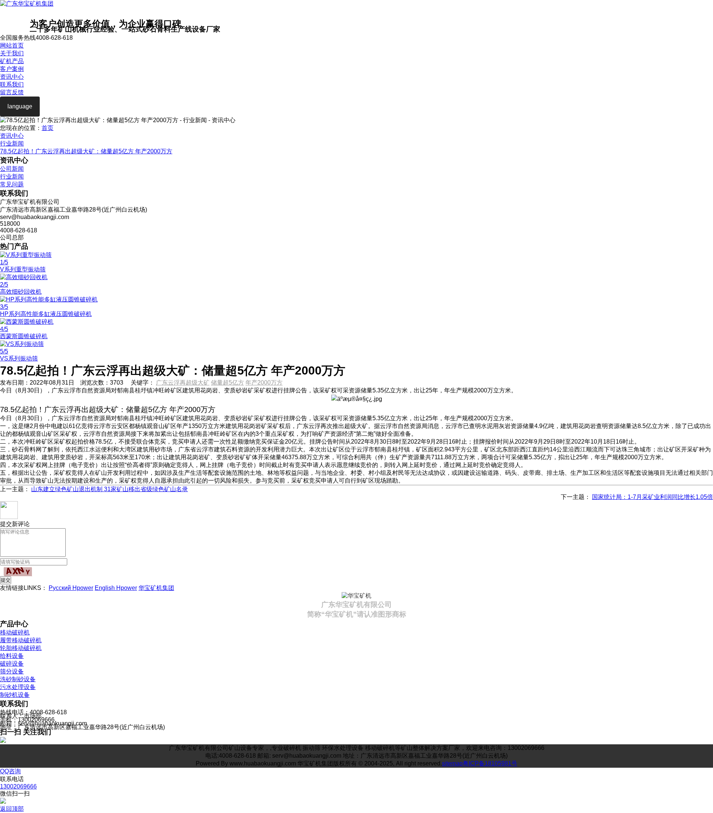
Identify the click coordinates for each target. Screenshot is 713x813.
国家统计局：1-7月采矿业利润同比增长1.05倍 (652, 497)
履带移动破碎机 (21, 640)
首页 (47, 128)
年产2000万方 (264, 382)
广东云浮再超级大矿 (182, 382)
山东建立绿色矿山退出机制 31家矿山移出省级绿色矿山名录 (109, 489)
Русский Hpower (71, 588)
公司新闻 (12, 169)
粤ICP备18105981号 (490, 763)
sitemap (452, 763)
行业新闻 (12, 143)
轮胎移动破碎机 (21, 648)
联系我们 (12, 84)
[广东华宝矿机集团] (26, 3)
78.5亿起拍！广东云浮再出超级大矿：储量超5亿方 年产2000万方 (86, 151)
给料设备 (12, 656)
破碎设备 (12, 663)
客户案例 (12, 69)
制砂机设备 (15, 695)
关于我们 (12, 53)
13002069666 (18, 786)
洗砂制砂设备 (18, 679)
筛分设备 (12, 671)
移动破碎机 (15, 632)
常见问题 (12, 184)
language (19, 106)
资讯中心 (12, 77)
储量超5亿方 (227, 382)
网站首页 (12, 45)
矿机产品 (12, 61)
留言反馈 (12, 92)
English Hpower (116, 588)
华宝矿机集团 (156, 588)
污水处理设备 (18, 687)
